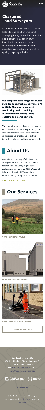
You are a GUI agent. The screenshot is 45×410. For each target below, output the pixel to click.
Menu (41, 4)
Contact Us (22, 387)
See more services (22, 329)
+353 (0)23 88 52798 (21, 367)
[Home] (12, 4)
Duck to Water (26, 399)
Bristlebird (22, 402)
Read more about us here (13, 180)
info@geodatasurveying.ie (22, 370)
